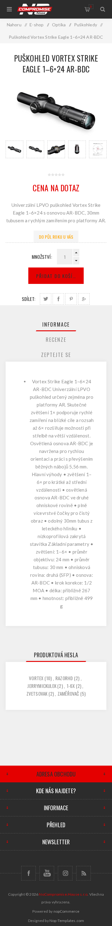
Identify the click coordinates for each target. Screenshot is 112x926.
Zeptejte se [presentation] (56, 355)
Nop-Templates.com (66, 920)
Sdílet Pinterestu (71, 299)
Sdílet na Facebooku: (58, 299)
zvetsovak (37, 693)
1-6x (71, 685)
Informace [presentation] (56, 324)
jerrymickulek (41, 685)
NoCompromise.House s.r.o (63, 894)
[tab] (56, 324)
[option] (14, 149)
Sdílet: (28, 298)
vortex (36, 678)
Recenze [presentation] (56, 339)
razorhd (64, 678)
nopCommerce (67, 911)
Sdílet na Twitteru (45, 299)
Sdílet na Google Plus (84, 299)
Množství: (42, 256)
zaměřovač (68, 693)
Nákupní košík (91, 6)
